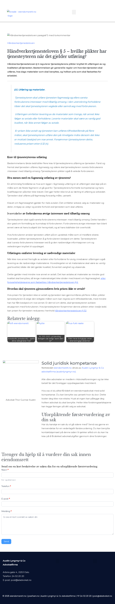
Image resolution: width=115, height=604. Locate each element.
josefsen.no (33, 596)
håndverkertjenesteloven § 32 (70, 310)
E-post (5, 498)
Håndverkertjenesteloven (21, 43)
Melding (6, 511)
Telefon (6, 486)
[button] (74, 12)
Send (6, 541)
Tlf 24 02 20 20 (84, 596)
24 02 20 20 (18, 576)
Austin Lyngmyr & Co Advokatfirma (58, 596)
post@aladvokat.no (21, 580)
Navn (5, 469)
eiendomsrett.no (63, 367)
